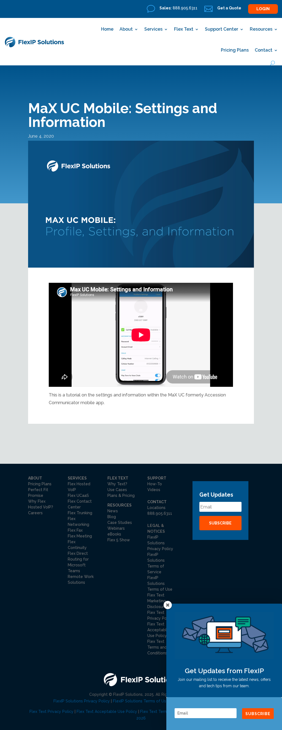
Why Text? (117, 484)
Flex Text (183, 29)
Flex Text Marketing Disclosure (157, 601)
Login (263, 8)
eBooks (114, 534)
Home (107, 29)
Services (153, 29)
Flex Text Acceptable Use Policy (107, 711)
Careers (35, 513)
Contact (263, 50)
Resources (261, 29)
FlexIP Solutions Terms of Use (159, 584)
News (112, 511)
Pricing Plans (235, 50)
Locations (156, 507)
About (126, 29)
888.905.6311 (159, 513)
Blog (111, 517)
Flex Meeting (80, 536)
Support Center (221, 29)
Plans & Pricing (121, 495)
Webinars (116, 528)
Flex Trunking (80, 513)
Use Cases (117, 489)
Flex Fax (75, 530)
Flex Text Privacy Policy (51, 711)
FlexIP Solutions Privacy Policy (160, 543)
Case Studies (119, 522)
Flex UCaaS (78, 495)
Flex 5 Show (118, 540)
